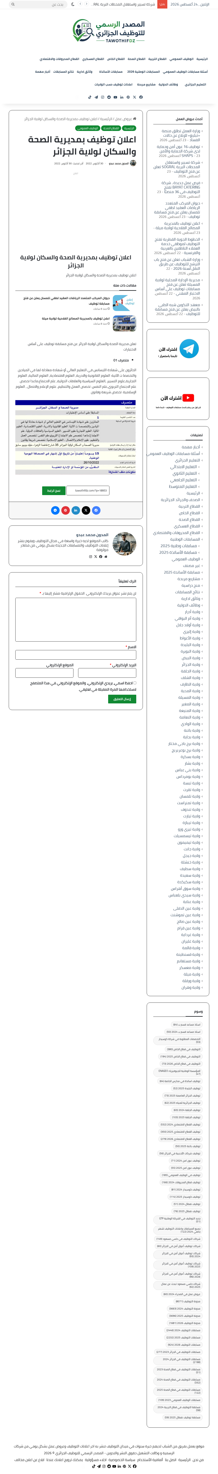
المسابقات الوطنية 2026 (143, 71)
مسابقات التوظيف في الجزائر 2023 (178, 1351)
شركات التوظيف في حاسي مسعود (178, 1238)
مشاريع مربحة (146, 84)
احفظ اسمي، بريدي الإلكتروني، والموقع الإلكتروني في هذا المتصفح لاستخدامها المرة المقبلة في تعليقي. (83, 686)
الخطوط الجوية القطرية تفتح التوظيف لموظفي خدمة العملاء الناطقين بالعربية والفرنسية (177, 246)
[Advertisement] (75, 206)
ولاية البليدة (190, 644)
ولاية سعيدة (190, 875)
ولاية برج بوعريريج (186, 750)
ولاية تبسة (191, 783)
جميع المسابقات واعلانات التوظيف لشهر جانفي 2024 (179, 1230)
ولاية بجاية (191, 737)
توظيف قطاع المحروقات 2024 (181, 1182)
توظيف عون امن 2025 (185, 1167)
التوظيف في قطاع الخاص (183, 1049)
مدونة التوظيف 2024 (184, 1308)
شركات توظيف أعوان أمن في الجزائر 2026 (181, 1275)
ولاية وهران (191, 987)
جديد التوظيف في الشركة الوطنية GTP (179, 1220)
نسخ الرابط (53, 490)
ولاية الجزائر (191, 664)
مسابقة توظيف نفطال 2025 (182, 1417)
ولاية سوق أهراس (185, 888)
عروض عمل (124, 118)
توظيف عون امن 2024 (185, 1160)
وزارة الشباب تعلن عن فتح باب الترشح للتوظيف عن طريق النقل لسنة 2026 (177, 264)
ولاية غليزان (191, 941)
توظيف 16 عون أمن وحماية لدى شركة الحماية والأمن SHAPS (178, 151)
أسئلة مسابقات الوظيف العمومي (185, 71)
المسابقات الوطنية (185, 539)
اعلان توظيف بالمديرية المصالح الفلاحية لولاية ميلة (76, 318)
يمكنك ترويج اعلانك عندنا (64, 1459)
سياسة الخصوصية (122, 1459)
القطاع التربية (157, 59)
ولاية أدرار (192, 611)
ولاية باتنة (192, 730)
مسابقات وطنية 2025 (179, 546)
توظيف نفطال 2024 (187, 1203)
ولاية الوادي (190, 723)
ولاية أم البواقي (187, 618)
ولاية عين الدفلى (186, 908)
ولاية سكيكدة (188, 882)
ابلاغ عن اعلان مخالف (29, 1459)
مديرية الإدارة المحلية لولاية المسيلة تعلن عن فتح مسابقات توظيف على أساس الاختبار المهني (177, 286)
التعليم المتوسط (183, 486)
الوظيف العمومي (181, 59)
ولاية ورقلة (191, 980)
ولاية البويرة (190, 651)
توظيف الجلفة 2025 (186, 1117)
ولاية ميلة (192, 974)
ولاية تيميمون (189, 842)
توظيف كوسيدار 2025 (185, 1196)
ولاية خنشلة (190, 862)
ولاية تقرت (191, 789)
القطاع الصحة (136, 59)
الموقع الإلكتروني (59, 665)
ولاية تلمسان (190, 796)
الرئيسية (202, 59)
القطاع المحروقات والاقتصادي (59, 59)
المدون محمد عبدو (119, 163)
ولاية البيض (191, 658)
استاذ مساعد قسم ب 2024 (183, 1031)
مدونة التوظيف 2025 (184, 1315)
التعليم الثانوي (185, 473)
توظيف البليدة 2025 (186, 1088)
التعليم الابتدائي (183, 466)
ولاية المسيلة (189, 697)
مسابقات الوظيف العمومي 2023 (179, 1399)
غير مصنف (191, 565)
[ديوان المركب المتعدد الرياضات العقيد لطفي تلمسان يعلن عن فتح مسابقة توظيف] (124, 303)
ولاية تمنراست (188, 803)
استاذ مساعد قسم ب (186, 1024)
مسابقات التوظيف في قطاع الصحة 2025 (178, 1391)
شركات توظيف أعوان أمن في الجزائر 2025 (181, 1265)
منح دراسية (191, 585)
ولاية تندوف (190, 809)
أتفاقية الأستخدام (150, 1459)
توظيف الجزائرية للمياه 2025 (182, 1102)
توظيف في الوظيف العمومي (181, 1175)
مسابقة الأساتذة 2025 (178, 552)
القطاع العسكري (93, 59)
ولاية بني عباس (187, 770)
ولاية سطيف (190, 868)
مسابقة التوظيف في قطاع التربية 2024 (179, 1409)
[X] (95, 556)
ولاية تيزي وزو (189, 829)
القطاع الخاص (116, 59)
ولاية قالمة (191, 948)
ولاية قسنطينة (188, 954)
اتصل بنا (170, 1459)
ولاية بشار (192, 763)
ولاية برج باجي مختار (184, 743)
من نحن (198, 1459)
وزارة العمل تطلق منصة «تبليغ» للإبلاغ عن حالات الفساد (181, 135)
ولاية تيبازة (191, 822)
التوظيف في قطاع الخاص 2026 (181, 1063)
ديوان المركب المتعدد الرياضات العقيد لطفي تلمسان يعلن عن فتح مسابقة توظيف (177, 210)
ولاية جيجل (191, 855)
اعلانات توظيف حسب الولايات (113, 84)
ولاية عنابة (191, 901)
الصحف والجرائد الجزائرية (180, 499)
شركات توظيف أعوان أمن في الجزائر (178, 1246)
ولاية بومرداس (188, 776)
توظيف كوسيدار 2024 (185, 1189)
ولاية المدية (190, 691)
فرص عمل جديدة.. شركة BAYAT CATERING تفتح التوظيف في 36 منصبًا (181, 187)
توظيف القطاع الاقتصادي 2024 (180, 1124)
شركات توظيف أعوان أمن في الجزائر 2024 (181, 1255)
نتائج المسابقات (63, 71)
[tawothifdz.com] (109, 31)
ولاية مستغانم (188, 961)
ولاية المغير (190, 704)
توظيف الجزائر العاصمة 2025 (182, 1095)
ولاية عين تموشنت (185, 915)
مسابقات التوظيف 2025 (183, 1337)
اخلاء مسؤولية (95, 1459)
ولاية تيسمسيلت (187, 836)
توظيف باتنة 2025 (187, 1146)
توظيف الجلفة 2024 (187, 1110)
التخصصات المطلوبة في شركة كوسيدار (179, 1040)
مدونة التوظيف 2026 (184, 1323)
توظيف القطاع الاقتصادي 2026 (180, 1138)
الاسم (131, 646)
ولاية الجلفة (190, 671)
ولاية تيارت (191, 816)
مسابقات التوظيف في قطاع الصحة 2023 (178, 1371)
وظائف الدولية (168, 84)
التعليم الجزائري (195, 84)
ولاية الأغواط (190, 638)
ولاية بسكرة (190, 756)
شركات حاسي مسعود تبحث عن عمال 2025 (180, 1285)
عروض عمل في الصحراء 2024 (182, 1294)
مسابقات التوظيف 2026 (184, 1344)
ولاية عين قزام (188, 928)
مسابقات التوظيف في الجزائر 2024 (181, 1361)
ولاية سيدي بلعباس (184, 895)
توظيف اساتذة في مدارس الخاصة (180, 1081)
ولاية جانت (192, 849)
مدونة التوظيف (188, 1301)
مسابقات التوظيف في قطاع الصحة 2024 (178, 1381)
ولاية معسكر (189, 967)
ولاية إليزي (191, 631)
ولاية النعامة (189, 717)
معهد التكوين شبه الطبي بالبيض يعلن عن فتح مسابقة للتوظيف (177, 309)
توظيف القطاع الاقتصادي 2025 (180, 1131)
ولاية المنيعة (189, 710)
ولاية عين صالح (188, 921)
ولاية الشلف (190, 677)
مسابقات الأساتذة (111, 71)
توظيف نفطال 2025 (187, 1211)
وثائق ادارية (84, 71)
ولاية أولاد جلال (188, 625)
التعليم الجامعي (183, 480)
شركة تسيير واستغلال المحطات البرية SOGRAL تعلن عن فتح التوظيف (104, 4)
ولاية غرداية (190, 934)
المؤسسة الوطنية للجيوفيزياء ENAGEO (179, 1072)
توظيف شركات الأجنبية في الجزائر (179, 1153)
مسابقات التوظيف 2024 (183, 1330)
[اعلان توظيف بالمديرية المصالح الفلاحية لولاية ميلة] (124, 323)
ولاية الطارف (190, 684)
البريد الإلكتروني (123, 665)
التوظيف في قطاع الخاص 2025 (180, 1056)
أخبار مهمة (42, 71)
